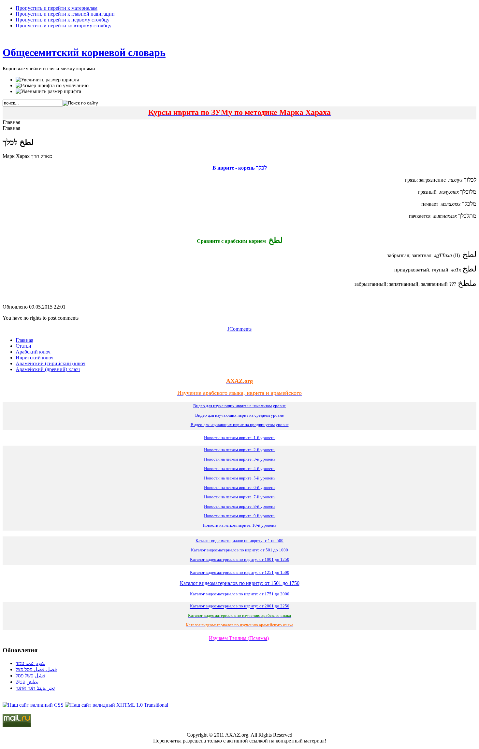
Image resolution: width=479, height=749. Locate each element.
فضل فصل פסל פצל (36, 669)
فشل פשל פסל (31, 675)
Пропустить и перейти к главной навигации (65, 14)
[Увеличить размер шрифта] (47, 80)
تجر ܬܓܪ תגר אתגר (35, 688)
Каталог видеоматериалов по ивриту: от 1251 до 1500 (239, 572)
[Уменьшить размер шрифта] (48, 91)
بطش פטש (27, 682)
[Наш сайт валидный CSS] (34, 705)
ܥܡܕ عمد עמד (30, 663)
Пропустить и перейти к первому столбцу (62, 19)
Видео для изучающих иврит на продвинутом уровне (240, 424)
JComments (239, 329)
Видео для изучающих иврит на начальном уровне (239, 405)
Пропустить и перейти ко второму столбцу (63, 25)
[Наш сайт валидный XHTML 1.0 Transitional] (116, 705)
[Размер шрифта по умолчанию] (52, 86)
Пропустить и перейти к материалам (56, 8)
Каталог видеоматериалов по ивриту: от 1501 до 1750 (239, 583)
